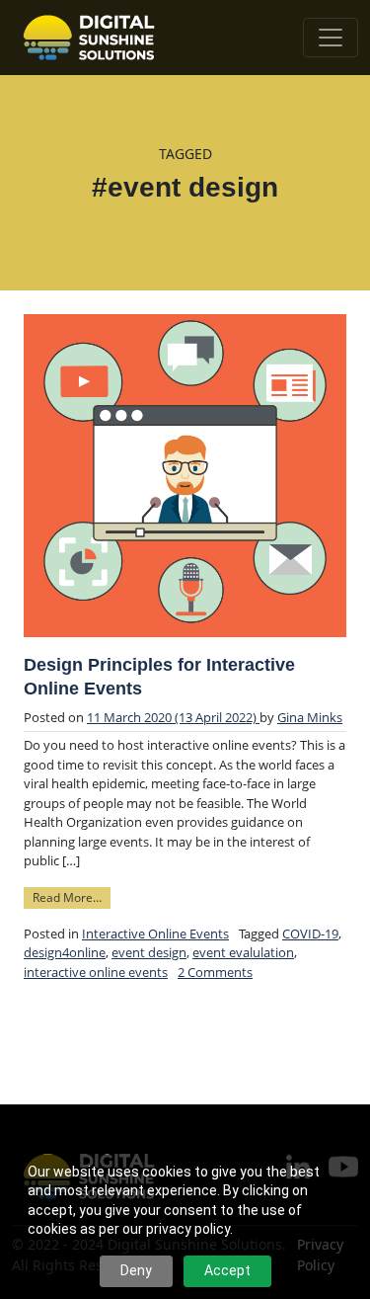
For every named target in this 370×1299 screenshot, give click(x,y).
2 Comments (215, 972)
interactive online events (96, 972)
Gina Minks (309, 717)
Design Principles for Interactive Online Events (159, 676)
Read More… (72, 896)
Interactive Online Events (155, 933)
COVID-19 (310, 933)
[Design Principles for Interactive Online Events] (185, 475)
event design (148, 952)
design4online (65, 952)
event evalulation (243, 952)
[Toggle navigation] (330, 37)
